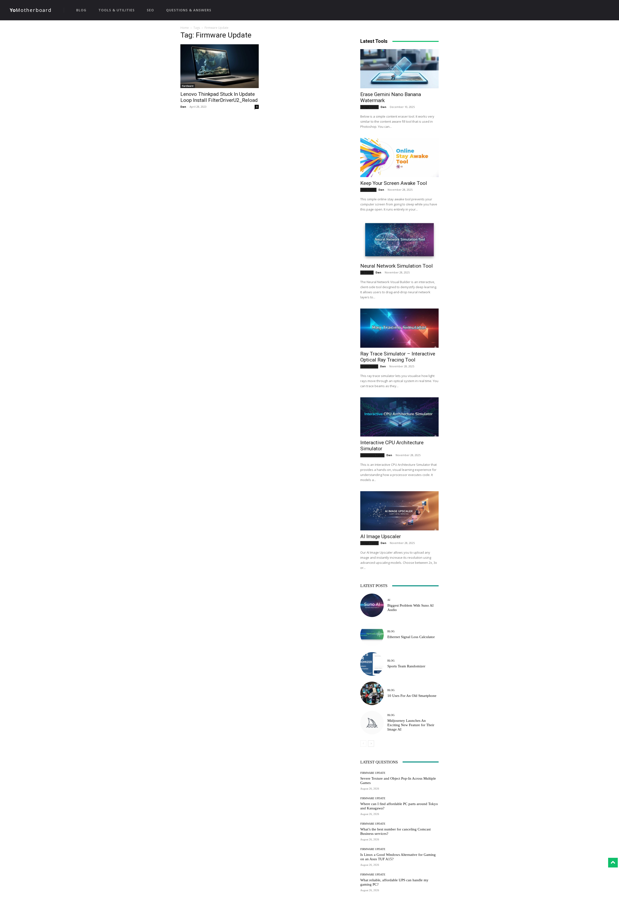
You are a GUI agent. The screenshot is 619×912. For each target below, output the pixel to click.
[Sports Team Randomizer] (372, 664)
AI (388, 600)
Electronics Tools (372, 455)
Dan (183, 106)
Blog (391, 631)
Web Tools (368, 189)
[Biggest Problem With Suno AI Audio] (372, 605)
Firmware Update (372, 773)
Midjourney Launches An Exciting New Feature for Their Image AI (410, 725)
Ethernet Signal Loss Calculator (411, 637)
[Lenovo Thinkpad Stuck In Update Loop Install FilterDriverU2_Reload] (219, 66)
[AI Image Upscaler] (399, 510)
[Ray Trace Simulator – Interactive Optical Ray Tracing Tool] (399, 328)
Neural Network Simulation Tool (396, 266)
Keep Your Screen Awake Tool (393, 183)
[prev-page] (363, 743)
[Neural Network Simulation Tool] (399, 240)
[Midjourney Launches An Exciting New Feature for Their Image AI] (372, 722)
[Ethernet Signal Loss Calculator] (372, 634)
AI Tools (367, 272)
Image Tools (369, 107)
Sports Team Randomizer (406, 666)
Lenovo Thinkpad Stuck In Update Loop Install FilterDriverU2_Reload (219, 97)
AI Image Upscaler (380, 536)
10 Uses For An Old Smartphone (411, 696)
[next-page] (371, 743)
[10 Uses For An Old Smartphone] (372, 693)
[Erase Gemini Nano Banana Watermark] (399, 68)
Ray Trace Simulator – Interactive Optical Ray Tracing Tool (397, 357)
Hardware (187, 86)
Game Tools (369, 366)
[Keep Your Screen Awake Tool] (399, 157)
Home (184, 28)
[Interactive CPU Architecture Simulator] (399, 417)
